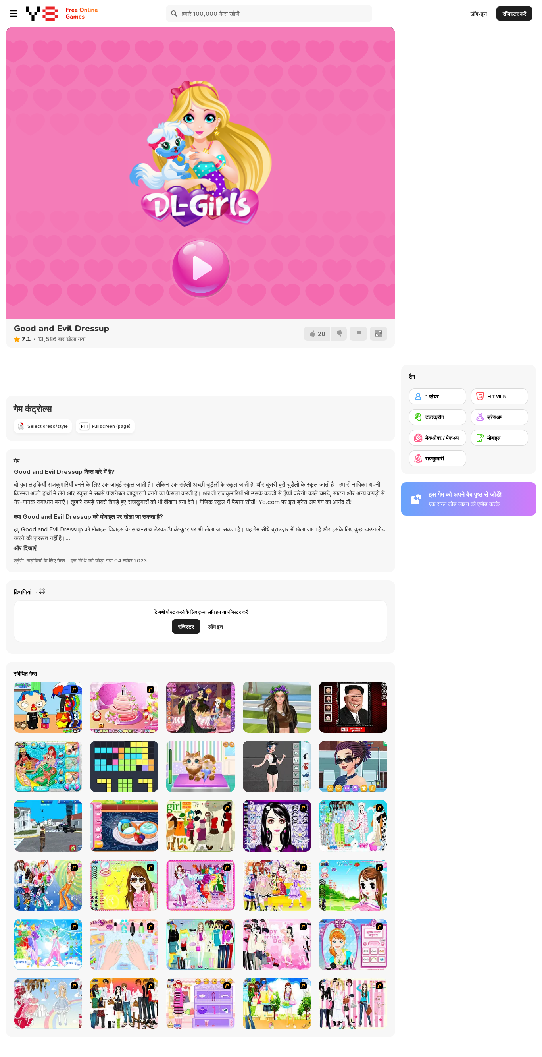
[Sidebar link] (13, 13)
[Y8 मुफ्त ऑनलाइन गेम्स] (41, 13)
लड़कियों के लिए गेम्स (46, 560)
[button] (25, 548)
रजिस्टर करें (514, 13)
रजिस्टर (186, 626)
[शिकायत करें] (358, 334)
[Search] (174, 13)
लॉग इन (215, 626)
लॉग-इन (479, 13)
